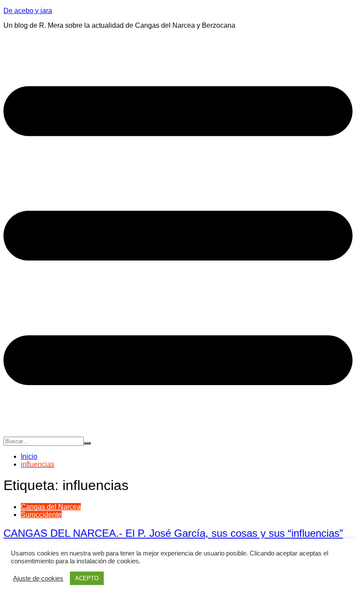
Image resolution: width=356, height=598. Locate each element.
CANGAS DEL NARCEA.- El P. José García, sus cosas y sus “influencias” (173, 533)
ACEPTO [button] (87, 578)
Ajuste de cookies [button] (38, 578)
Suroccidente (41, 514)
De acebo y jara (27, 10)
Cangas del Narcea (51, 506)
